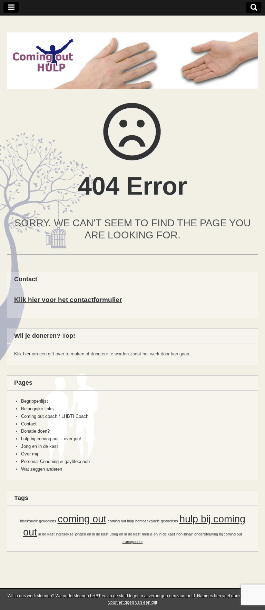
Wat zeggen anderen (41, 469)
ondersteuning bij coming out (218, 534)
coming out (82, 518)
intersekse (64, 534)
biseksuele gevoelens (38, 521)
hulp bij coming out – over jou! (51, 438)
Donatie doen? (35, 431)
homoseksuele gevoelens (156, 521)
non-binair (184, 534)
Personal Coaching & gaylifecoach (55, 461)
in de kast (46, 534)
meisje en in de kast (158, 534)
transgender (132, 542)
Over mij (29, 453)
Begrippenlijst (34, 401)
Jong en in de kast (39, 446)
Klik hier (22, 353)
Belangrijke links (37, 408)
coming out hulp (121, 521)
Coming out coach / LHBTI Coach (54, 416)
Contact (29, 423)
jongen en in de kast (91, 534)
